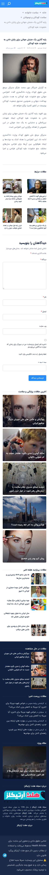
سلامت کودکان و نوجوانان (34, 17)
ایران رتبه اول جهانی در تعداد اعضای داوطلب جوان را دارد (12, 226)
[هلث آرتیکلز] (41, 4)
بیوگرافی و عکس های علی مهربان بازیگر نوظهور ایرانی (16, 655)
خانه (44, 12)
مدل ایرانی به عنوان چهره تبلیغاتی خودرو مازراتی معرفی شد (16, 615)
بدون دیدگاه (9, 48)
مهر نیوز (40, 48)
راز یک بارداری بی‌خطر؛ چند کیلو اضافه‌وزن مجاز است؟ (37, 226)
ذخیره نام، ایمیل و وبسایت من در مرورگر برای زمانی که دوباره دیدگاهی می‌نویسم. (26, 345)
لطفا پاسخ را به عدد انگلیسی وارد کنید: (32, 354)
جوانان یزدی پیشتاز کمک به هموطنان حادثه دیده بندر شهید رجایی (13, 199)
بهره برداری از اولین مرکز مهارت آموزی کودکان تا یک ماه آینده (18, 602)
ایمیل (43, 311)
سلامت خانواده (31, 12)
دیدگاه (43, 259)
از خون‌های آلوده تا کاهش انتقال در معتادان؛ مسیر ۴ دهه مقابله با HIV (37, 199)
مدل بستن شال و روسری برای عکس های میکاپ (18, 628)
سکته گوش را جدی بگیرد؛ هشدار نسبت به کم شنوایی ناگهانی (17, 668)
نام (44, 297)
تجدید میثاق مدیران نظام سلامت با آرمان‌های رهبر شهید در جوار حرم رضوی (16, 682)
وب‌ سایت (42, 326)
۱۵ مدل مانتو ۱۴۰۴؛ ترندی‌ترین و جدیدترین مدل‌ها (17, 576)
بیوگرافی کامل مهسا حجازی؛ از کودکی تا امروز (18, 589)
